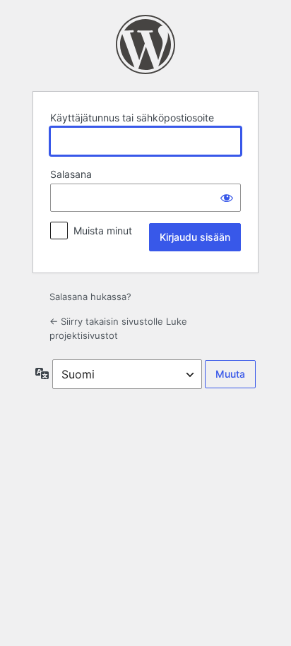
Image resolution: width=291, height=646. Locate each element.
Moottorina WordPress (145, 44)
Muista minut (102, 231)
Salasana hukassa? (90, 296)
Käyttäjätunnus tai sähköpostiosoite (132, 118)
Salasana (71, 174)
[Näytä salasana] (227, 198)
